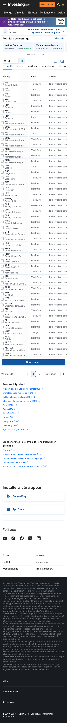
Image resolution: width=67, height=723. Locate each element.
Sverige (7, 12)
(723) (9, 417)
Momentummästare (47, 45)
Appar (6, 555)
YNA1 (15, 332)
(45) (24, 458)
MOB (15, 150)
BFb (12, 277)
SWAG (15, 354)
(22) (20, 454)
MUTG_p (15, 349)
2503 (11, 271)
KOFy (13, 222)
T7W (15, 316)
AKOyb (15, 305)
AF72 (8, 338)
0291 (15, 288)
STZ (15, 233)
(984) (10, 425)
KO (11, 84)
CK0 (15, 183)
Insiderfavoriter (14, 45)
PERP (13, 249)
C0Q (12, 227)
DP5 (13, 205)
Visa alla (59, 38)
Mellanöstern (47, 12)
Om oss (40, 555)
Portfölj (6, 562)
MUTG (15, 343)
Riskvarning (8, 702)
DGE (8, 167)
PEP (11, 100)
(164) (14, 429)
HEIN (9, 189)
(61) (7, 450)
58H (9, 294)
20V (14, 327)
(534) (18, 393)
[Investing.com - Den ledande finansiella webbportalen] (19, 4)
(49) (25, 466)
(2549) (9, 409)
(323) (8, 405)
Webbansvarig (10, 568)
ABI (15, 122)
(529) (9, 413)
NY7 (15, 282)
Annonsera (42, 562)
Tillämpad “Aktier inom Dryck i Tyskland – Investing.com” (44, 31)
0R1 (12, 321)
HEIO (15, 244)
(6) (21, 389)
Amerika (20, 12)
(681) (17, 397)
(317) (20, 401)
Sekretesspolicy (10, 691)
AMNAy (10, 200)
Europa (32, 12)
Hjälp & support (44, 568)
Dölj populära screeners (32, 54)
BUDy (15, 128)
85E (9, 310)
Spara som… (33, 362)
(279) (11, 421)
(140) (15, 462)
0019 (12, 260)
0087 (12, 266)
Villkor (5, 681)
